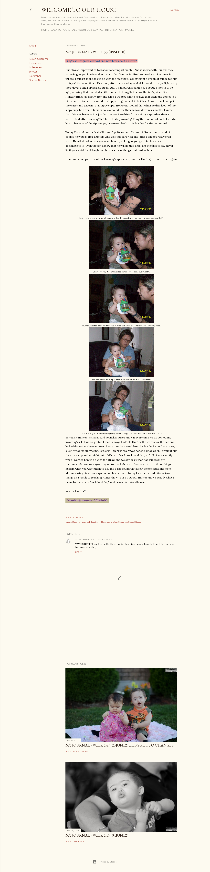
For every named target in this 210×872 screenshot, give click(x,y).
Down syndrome (39, 58)
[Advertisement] (121, 631)
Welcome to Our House (78, 10)
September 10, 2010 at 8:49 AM (97, 539)
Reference (35, 75)
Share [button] (32, 45)
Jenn (78, 539)
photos (33, 71)
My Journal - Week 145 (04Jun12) (96, 835)
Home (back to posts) (56, 29)
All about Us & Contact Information (97, 29)
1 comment (78, 841)
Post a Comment (81, 751)
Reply (78, 552)
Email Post (78, 517)
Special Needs (37, 80)
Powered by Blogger (107, 862)
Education (35, 63)
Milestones (35, 67)
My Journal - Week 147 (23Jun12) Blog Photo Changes (119, 745)
